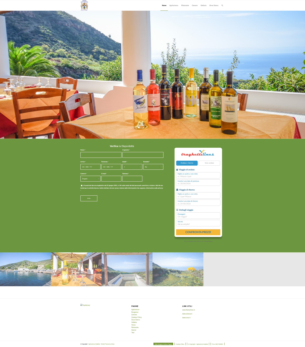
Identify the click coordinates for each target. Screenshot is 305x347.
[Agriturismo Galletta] (84, 5)
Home (133, 325)
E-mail (104, 174)
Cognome (126, 150)
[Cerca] (222, 5)
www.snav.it (186, 317)
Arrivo (83, 162)
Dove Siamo (135, 320)
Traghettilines (209, 241)
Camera (83, 174)
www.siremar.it (187, 314)
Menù (85, 79)
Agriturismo (135, 309)
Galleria (134, 322)
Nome (82, 150)
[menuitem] (164, 5)
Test (132, 332)
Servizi (133, 330)
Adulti (124, 162)
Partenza (104, 162)
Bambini (146, 162)
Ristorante (134, 327)
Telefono (125, 174)
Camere (134, 314)
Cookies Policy (136, 317)
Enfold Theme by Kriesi (107, 344)
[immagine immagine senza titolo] (25, 269)
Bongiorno (134, 312)
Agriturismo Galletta (94, 344)
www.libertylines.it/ (188, 310)
